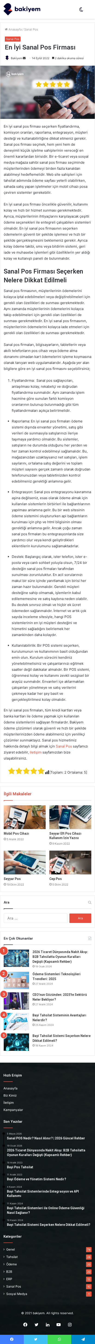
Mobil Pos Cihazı (16, 833)
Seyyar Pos (12, 879)
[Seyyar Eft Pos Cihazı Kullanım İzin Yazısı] (70, 817)
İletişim (8, 1102)
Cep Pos (55, 879)
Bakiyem (16, 58)
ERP (9, 1279)
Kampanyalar (13, 1110)
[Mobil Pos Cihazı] (25, 817)
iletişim (36, 752)
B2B (9, 1271)
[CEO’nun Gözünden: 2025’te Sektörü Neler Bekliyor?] (16, 1001)
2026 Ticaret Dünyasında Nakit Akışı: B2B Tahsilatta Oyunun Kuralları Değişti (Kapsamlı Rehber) (60, 956)
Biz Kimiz (10, 1095)
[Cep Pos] (70, 862)
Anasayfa (15, 29)
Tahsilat (12, 1257)
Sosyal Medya (16, 1294)
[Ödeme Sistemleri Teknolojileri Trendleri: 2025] (16, 980)
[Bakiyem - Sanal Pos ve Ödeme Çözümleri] (21, 9)
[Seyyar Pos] (25, 862)
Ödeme (11, 1264)
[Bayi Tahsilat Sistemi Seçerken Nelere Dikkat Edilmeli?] (16, 1042)
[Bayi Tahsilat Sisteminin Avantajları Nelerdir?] (16, 1021)
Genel (10, 1249)
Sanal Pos (31, 29)
